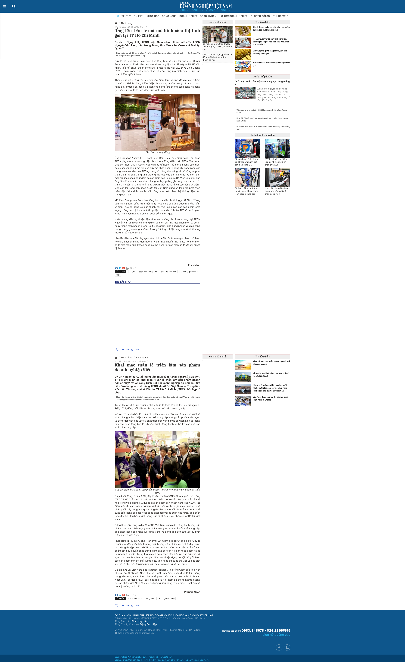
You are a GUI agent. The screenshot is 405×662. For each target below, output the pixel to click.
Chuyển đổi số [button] (261, 16)
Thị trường (126, 23)
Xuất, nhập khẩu (262, 76)
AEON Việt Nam (135, 598)
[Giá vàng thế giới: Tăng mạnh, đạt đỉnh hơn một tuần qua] (243, 54)
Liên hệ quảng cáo (276, 635)
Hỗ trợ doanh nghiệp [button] (233, 16)
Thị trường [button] (281, 16)
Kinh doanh (142, 357)
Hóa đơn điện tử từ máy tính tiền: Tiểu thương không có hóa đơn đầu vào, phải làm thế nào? (271, 42)
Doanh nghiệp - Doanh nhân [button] (198, 16)
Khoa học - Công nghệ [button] (162, 16)
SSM (118, 275)
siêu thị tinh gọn (168, 272)
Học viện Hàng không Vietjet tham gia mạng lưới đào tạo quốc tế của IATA (151, 397)
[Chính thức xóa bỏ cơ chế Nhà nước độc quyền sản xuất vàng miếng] (243, 31)
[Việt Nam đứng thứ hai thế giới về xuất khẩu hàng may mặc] (243, 401)
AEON (132, 272)
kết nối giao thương (166, 598)
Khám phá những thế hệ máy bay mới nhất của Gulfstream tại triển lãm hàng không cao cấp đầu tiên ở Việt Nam (270, 388)
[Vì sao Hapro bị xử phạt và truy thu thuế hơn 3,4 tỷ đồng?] (243, 377)
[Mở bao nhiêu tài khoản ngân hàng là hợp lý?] (243, 66)
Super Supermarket (189, 272)
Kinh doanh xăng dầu (263, 135)
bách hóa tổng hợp (148, 272)
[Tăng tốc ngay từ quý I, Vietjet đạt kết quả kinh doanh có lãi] (243, 365)
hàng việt (150, 598)
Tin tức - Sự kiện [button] (133, 16)
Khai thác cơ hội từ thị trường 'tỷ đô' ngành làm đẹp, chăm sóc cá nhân (150, 53)
